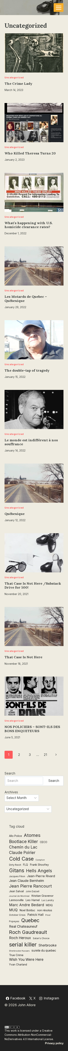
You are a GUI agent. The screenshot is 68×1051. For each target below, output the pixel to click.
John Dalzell (32, 891)
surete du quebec (44, 950)
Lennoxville (16, 900)
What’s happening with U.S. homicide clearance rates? (29, 225)
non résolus (44, 910)
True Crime (16, 955)
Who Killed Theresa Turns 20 (30, 153)
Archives (11, 792)
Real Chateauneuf (23, 926)
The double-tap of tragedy (27, 370)
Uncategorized (14, 77)
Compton (40, 860)
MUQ (13, 910)
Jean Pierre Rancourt (30, 886)
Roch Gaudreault (28, 932)
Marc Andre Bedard (26, 905)
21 (45, 755)
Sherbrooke (47, 945)
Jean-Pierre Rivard (41, 876)
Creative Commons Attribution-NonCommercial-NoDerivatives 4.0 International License (29, 1035)
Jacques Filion (17, 876)
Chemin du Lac (23, 847)
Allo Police (15, 835)
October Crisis (17, 915)
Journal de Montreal (19, 896)
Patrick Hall (35, 915)
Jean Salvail (16, 891)
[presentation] (34, 53)
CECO (43, 842)
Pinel (47, 915)
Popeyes (14, 921)
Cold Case (21, 859)
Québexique (15, 514)
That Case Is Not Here (23, 657)
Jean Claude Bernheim (26, 881)
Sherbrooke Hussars (19, 951)
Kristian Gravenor (42, 895)
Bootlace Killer (23, 841)
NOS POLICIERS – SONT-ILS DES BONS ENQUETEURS (32, 729)
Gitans (16, 870)
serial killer (23, 944)
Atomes (32, 835)
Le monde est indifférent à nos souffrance (31, 442)
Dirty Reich (15, 864)
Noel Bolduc (27, 910)
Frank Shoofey (39, 864)
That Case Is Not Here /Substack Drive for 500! (33, 585)
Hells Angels (39, 870)
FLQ (25, 864)
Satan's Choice (41, 938)
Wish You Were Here (26, 959)
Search (10, 773)
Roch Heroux (20, 938)
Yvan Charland (18, 964)
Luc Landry (48, 900)
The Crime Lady (18, 83)
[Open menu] (58, 7)
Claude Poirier (22, 852)
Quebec (30, 920)
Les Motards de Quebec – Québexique (26, 298)
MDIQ (49, 905)
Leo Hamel (33, 900)
